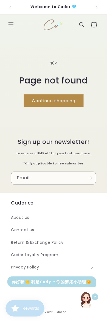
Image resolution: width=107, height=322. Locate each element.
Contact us (22, 230)
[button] (11, 25)
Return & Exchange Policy (37, 242)
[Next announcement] (97, 7)
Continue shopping (53, 100)
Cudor (60, 312)
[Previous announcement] (10, 7)
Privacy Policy (25, 267)
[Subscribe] (90, 178)
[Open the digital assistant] (86, 299)
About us (20, 217)
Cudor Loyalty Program (34, 254)
